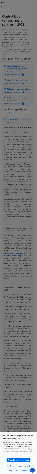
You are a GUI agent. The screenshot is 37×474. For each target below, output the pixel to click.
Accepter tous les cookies (18, 460)
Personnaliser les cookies (18, 470)
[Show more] (18, 454)
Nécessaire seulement (18, 466)
